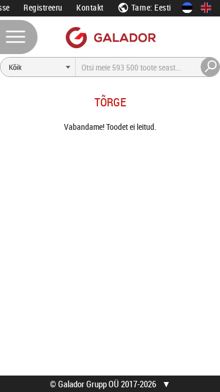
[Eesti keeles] (187, 7)
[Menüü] (19, 37)
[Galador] (110, 37)
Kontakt (90, 7)
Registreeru (43, 7)
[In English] (206, 7)
